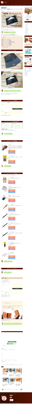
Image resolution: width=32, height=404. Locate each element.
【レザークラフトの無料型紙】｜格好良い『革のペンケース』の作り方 (18, 385)
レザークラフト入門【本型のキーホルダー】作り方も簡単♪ (5, 385)
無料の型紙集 (5, 345)
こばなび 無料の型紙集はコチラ (11, 341)
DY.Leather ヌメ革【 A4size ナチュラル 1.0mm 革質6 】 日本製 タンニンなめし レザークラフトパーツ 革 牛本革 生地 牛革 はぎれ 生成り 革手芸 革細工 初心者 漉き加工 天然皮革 (15, 147)
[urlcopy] (16, 343)
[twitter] (7, 343)
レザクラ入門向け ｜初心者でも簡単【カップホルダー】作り (11, 375)
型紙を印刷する (17, 288)
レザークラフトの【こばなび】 (5, 2)
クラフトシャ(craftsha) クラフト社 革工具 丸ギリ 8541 (14, 205)
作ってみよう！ (3, 345)
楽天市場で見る (12, 200)
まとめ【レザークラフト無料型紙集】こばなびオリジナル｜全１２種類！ (5, 374)
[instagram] (28, 19)
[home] (29, 19)
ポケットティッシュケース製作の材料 (7, 43)
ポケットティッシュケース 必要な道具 (7, 44)
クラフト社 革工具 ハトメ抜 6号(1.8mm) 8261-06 (14, 214)
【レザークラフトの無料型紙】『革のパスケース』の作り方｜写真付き (18, 375)
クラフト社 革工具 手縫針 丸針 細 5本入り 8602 (13, 178)
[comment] (15, 343)
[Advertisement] (5, 336)
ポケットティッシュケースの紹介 (6, 39)
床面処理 (25, 72)
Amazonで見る (12, 150)
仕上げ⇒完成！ (26, 75)
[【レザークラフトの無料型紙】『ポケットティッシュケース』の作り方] (10, 343)
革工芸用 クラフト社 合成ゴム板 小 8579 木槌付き (14, 196)
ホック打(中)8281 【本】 (11, 253)
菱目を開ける (25, 73)
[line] (12, 343)
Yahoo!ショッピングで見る (12, 183)
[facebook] (8, 343)
